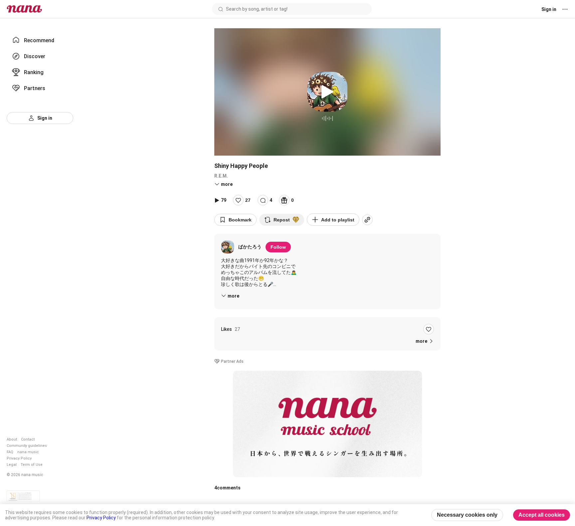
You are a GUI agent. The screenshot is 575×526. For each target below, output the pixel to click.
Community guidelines (27, 446)
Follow (278, 247)
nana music (28, 452)
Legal (12, 464)
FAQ (10, 452)
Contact (28, 439)
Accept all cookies (541, 515)
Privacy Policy (19, 458)
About (12, 439)
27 (248, 200)
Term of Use (32, 464)
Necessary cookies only (467, 515)
